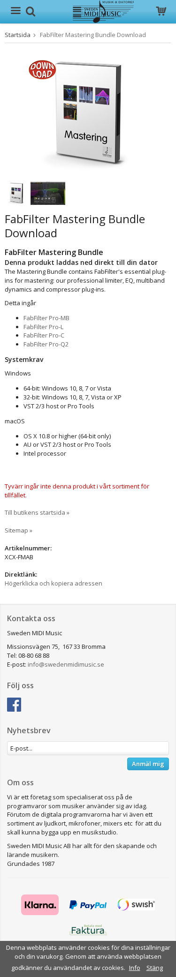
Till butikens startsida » (37, 512)
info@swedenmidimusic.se (66, 664)
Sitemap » (18, 530)
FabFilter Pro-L (43, 327)
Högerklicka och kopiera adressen (53, 583)
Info (134, 967)
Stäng (154, 967)
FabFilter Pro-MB (46, 318)
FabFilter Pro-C (43, 335)
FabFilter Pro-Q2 (46, 344)
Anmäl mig (148, 763)
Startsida (18, 34)
